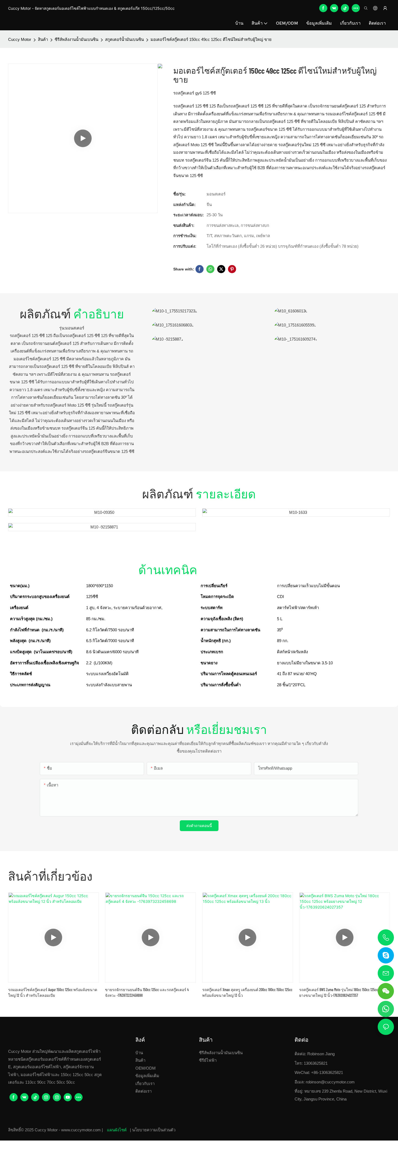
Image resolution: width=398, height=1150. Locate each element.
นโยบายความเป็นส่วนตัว (153, 1130)
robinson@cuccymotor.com (330, 1082)
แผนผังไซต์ (117, 1130)
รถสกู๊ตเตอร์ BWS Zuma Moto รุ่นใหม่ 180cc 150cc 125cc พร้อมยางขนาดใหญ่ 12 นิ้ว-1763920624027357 (343, 992)
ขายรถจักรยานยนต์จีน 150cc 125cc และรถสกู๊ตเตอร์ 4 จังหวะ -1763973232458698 (147, 992)
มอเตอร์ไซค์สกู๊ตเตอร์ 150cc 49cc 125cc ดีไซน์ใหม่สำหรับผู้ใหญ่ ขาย (211, 39)
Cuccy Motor (19, 39)
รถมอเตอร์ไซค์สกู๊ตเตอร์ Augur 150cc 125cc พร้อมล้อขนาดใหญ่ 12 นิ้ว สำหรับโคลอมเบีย (52, 992)
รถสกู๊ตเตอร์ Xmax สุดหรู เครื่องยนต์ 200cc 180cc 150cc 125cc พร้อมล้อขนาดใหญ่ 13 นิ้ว (247, 992)
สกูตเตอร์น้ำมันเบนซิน (124, 39)
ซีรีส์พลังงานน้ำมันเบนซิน (76, 39)
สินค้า (43, 39)
